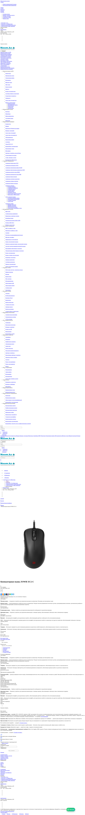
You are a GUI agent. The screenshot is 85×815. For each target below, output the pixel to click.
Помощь (2, 752)
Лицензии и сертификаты (5, 772)
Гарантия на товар (7, 17)
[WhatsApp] (10, 594)
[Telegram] (13, 594)
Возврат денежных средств (8, 15)
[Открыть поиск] (1, 457)
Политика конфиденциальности (7, 811)
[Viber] (8, 594)
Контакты (2, 773)
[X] (6, 594)
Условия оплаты (6, 14)
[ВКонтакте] (1, 594)
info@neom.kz (3, 29)
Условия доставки (7, 16)
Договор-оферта (3, 812)
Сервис (2, 765)
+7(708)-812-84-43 (8, 25)
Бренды (2, 763)
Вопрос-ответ (6, 18)
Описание (5, 648)
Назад (7, 480)
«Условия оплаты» (23, 722)
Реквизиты (2, 771)
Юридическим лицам (5, 770)
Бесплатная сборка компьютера (9, 5)
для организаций (44, 716)
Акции (1, 762)
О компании (3, 769)
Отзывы (4, 649)
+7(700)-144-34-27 (7, 26)
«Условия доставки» (18, 732)
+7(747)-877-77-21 (4, 22)
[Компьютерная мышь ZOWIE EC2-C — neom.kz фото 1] (34, 577)
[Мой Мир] (4, 594)
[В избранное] (1, 589)
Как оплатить (6, 651)
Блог (1, 764)
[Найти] (3, 429)
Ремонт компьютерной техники (9, 4)
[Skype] (11, 594)
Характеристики (6, 647)
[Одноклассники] (3, 594)
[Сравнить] (1, 591)
